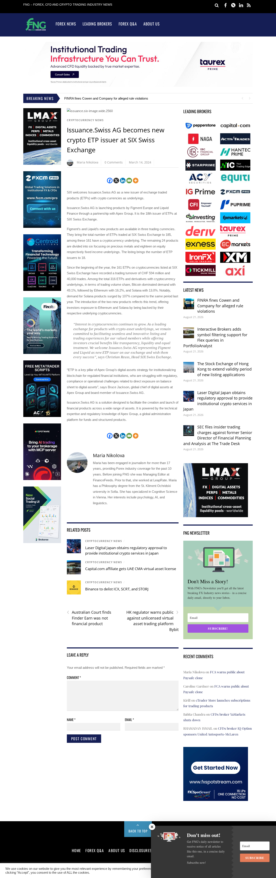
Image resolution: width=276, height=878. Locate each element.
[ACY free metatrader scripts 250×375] (42, 416)
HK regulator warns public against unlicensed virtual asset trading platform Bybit (152, 620)
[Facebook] (110, 180)
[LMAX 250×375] (42, 163)
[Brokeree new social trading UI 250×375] (42, 542)
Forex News (66, 24)
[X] (116, 180)
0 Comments (114, 162)
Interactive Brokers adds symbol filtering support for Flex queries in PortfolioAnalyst (215, 337)
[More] (135, 180)
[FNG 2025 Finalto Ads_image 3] (42, 353)
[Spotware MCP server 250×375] (42, 479)
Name (71, 719)
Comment (74, 677)
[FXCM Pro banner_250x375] (42, 226)
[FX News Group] (35, 30)
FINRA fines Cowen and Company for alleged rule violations (106, 98)
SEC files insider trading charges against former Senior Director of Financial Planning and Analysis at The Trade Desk (217, 435)
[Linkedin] (122, 180)
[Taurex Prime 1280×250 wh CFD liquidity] (138, 85)
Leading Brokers (97, 24)
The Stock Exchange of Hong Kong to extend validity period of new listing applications (224, 369)
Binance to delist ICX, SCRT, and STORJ (117, 588)
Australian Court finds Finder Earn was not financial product (89, 617)
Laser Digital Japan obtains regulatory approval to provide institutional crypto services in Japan (217, 401)
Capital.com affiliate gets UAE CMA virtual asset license (130, 568)
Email (129, 719)
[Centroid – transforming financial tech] (42, 290)
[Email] (129, 180)
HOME (76, 850)
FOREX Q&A (94, 850)
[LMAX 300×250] (215, 514)
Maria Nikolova (87, 162)
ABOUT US (116, 850)
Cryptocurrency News (85, 120)
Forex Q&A (128, 24)
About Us (151, 24)
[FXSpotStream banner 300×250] (215, 798)
